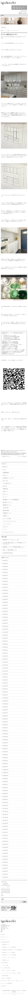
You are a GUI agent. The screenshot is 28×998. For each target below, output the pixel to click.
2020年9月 (5, 706)
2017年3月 (5, 832)
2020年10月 (5, 703)
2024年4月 (5, 578)
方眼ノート (5, 491)
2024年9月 (5, 563)
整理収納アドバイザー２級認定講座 (9, 947)
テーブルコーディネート (8, 532)
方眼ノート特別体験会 (6, 978)
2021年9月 (5, 671)
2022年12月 (5, 626)
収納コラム (5, 466)
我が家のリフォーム (7, 502)
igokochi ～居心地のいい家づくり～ (14, 990)
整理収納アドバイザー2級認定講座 (10, 341)
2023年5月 (5, 611)
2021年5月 (5, 683)
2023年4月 (5, 614)
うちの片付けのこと (7, 483)
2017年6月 (5, 823)
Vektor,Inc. (23, 993)
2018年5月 (5, 790)
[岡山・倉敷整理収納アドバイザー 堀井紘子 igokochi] (8, 3)
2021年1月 (5, 694)
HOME (3, 934)
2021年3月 (5, 689)
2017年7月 (5, 820)
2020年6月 (5, 715)
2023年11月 (5, 593)
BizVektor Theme (16, 993)
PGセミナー (5, 475)
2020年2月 (5, 727)
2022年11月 (5, 629)
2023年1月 (5, 623)
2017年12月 (5, 805)
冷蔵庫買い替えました (6, 456)
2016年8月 (5, 853)
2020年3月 (5, 724)
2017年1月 (5, 838)
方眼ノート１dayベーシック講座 (9, 348)
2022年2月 (5, 656)
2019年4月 (5, 757)
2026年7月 (5, 560)
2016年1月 (5, 874)
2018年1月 (5, 802)
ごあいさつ (5, 526)
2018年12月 (5, 769)
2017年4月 (5, 829)
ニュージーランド (7, 524)
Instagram (4, 985)
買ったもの (5, 480)
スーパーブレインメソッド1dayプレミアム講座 (13, 351)
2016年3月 (5, 868)
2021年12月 (5, 662)
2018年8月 (5, 781)
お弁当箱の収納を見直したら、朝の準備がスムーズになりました (14, 543)
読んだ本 (5, 486)
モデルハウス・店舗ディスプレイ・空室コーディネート (13, 980)
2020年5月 (5, 718)
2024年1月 (5, 587)
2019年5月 (5, 754)
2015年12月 (5, 877)
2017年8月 (5, 817)
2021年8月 (5, 674)
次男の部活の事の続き (8, 553)
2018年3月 (5, 796)
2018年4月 (5, 793)
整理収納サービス (7, 505)
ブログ (4, 469)
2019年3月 (5, 760)
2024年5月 (5, 575)
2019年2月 (5, 763)
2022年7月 (5, 641)
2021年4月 (5, 686)
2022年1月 (5, 659)
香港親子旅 (5, 488)
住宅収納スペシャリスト (8, 478)
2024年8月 (5, 566)
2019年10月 (5, 739)
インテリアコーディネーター (9, 521)
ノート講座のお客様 (6, 967)
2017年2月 (5, 835)
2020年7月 (5, 712)
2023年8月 (5, 602)
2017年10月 (5, 811)
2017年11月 (5, 808)
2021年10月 (5, 668)
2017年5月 (5, 826)
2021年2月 (5, 692)
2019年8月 (5, 745)
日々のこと (5, 494)
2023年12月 (5, 590)
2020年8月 (5, 709)
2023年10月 (5, 596)
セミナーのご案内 (7, 518)
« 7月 (2, 895)
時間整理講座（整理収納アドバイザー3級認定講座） (12, 949)
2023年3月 (5, 617)
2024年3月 (5, 581)
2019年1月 (5, 766)
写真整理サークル (7, 513)
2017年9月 (5, 814)
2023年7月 (5, 605)
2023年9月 (5, 599)
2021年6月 (5, 680)
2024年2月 (5, 584)
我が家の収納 (6, 510)
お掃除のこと (6, 515)
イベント (5, 529)
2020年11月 (5, 700)
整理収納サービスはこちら (8, 353)
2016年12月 (5, 841)
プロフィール (4, 936)
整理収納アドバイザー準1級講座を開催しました (14, 547)
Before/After (6, 507)
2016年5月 (5, 862)
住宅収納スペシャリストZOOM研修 (9, 954)
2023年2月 (5, 620)
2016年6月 (5, 859)
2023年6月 (5, 608)
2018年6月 (5, 787)
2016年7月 (5, 856)
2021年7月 (5, 677)
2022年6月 (5, 644)
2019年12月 (5, 733)
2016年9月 (5, 850)
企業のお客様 (4, 962)
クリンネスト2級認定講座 (7, 983)
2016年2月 (5, 871)
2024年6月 (5, 572)
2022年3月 (5, 653)
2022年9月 (5, 635)
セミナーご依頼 (5, 965)
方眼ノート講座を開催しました (10, 550)
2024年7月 (5, 569)
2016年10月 (5, 847)
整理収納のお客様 (5, 942)
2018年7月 (5, 784)
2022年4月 (5, 650)
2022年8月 (5, 638)
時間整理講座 (6, 472)
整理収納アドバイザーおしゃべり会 (11, 539)
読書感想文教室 (5, 975)
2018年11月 (5, 772)
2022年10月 (5, 632)
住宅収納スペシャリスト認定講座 (9, 345)
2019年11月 (5, 736)
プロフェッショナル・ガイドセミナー (9, 957)
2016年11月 (5, 844)
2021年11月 (5, 665)
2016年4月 (5, 865)
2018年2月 (5, 799)
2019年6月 (5, 751)
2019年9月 (5, 742)
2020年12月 (5, 697)
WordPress (10, 993)
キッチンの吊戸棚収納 (22, 456)
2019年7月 (5, 748)
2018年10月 (5, 775)
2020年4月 (5, 721)
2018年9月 (5, 778)
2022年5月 (5, 647)
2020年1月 (5, 730)
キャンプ (5, 497)
